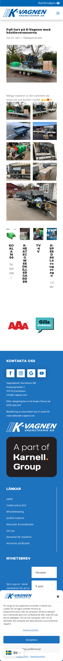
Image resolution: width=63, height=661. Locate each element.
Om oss (10, 530)
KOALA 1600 (11, 251)
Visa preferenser (31, 649)
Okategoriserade (32, 37)
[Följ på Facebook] (10, 373)
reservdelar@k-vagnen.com (20, 415)
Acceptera (31, 639)
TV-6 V (38, 248)
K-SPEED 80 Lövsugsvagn (51, 260)
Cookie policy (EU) (16, 505)
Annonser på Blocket (18, 543)
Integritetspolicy (37, 656)
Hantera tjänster (30, 630)
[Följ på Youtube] (42, 373)
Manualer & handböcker (20, 524)
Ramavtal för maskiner (19, 536)
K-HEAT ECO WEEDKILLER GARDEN (24, 263)
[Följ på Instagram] (21, 373)
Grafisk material (15, 518)
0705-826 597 (13, 405)
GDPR (9, 499)
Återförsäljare (47, 3)
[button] (58, 596)
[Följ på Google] (31, 373)
